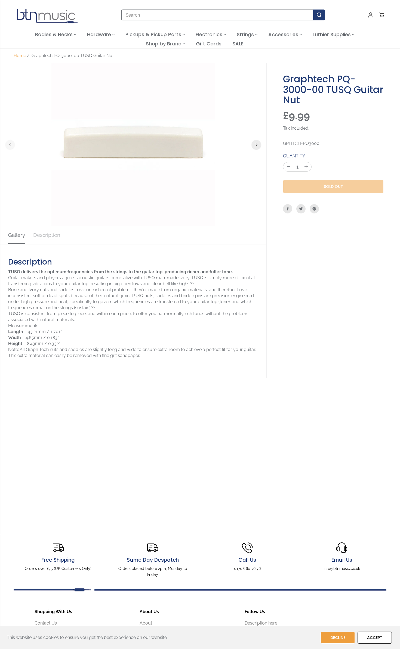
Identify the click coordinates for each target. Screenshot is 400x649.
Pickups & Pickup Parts (154, 34)
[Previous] (10, 144)
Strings (246, 34)
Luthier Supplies (332, 34)
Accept (374, 637)
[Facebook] (287, 208)
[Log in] (371, 15)
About (146, 623)
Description (46, 235)
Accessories (284, 34)
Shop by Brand (164, 43)
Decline (337, 637)
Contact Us (46, 623)
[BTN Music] (48, 15)
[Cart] (381, 15)
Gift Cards (208, 43)
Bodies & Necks (54, 34)
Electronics (210, 34)
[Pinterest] (314, 208)
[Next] (256, 144)
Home (20, 55)
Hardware (99, 34)
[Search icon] (319, 15)
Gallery (16, 235)
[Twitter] (301, 208)
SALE (238, 43)
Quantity (294, 156)
